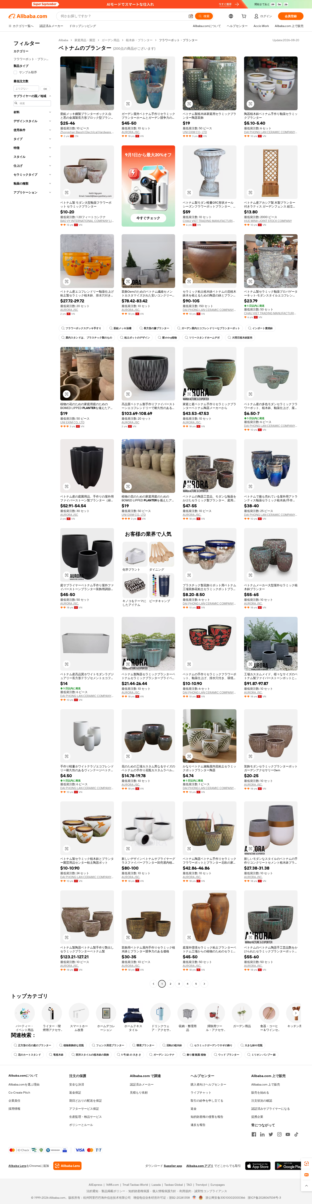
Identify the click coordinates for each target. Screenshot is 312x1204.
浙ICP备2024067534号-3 (264, 1197)
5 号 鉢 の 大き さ (131, 1054)
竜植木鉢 (58, 1054)
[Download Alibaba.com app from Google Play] (289, 1166)
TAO (189, 1184)
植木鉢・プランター (139, 40)
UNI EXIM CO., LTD (195, 132)
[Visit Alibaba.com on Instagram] (279, 1134)
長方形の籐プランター (156, 328)
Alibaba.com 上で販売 (265, 1084)
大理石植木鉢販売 (242, 337)
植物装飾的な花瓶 (73, 1045)
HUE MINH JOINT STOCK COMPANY (268, 221)
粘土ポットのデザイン (137, 337)
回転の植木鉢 (174, 1045)
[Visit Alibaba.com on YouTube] (287, 1134)
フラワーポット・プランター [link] (178, 40)
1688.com (112, 1184)
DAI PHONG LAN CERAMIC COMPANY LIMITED (271, 132)
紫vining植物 (169, 337)
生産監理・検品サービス (85, 1116)
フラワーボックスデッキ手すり (83, 328)
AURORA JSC (69, 310)
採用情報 (14, 1108)
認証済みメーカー (142, 1084)
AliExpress (95, 1184)
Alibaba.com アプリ (199, 1165)
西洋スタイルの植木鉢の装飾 (92, 1054)
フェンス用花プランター (110, 1045)
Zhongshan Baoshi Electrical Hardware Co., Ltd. (87, 132)
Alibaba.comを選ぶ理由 (23, 1084)
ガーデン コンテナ (163, 1054)
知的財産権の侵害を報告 (207, 1116)
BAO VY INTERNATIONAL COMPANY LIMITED (87, 221)
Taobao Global (173, 1184)
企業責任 (14, 1100)
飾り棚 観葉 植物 (196, 1054)
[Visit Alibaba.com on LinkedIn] (262, 1134)
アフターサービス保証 (84, 1108)
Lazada (156, 1184)
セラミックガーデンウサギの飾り (213, 1045)
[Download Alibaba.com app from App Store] (258, 1166)
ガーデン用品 (110, 40)
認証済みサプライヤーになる (270, 1108)
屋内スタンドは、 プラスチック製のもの (89, 337)
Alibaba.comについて (23, 1075)
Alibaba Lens (17, 1165)
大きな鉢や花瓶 (254, 1045)
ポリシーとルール (81, 1124)
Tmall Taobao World (135, 1184)
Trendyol (201, 1184)
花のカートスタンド (29, 1054)
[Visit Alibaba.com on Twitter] (270, 1134)
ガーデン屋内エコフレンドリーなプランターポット (210, 328)
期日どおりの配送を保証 (85, 1100)
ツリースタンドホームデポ (204, 337)
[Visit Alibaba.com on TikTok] (296, 1134)
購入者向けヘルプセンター (208, 1084)
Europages (218, 1184)
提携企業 (257, 1116)
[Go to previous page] (153, 984)
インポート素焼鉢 (262, 328)
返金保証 (75, 1092)
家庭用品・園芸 (84, 40)
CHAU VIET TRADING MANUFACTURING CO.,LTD (209, 221)
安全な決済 (76, 1084)
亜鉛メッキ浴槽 (122, 328)
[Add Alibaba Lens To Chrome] (67, 1166)
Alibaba (63, 40)
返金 (194, 1108)
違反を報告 (198, 1124)
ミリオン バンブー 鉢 (264, 1054)
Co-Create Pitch (19, 1092)
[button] (190, 16)
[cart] (245, 16)
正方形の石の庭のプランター (34, 1045)
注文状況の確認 (261, 1100)
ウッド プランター (228, 1054)
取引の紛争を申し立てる (207, 1100)
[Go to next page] (204, 984)
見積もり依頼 (139, 1092)
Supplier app (173, 1165)
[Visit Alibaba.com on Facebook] (253, 1134)
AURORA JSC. (131, 132)
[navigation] (32, 512)
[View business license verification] (194, 1198)
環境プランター (145, 1045)
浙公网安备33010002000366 (225, 1197)
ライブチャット (201, 1092)
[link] (306, 1163)
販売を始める (260, 1092)
